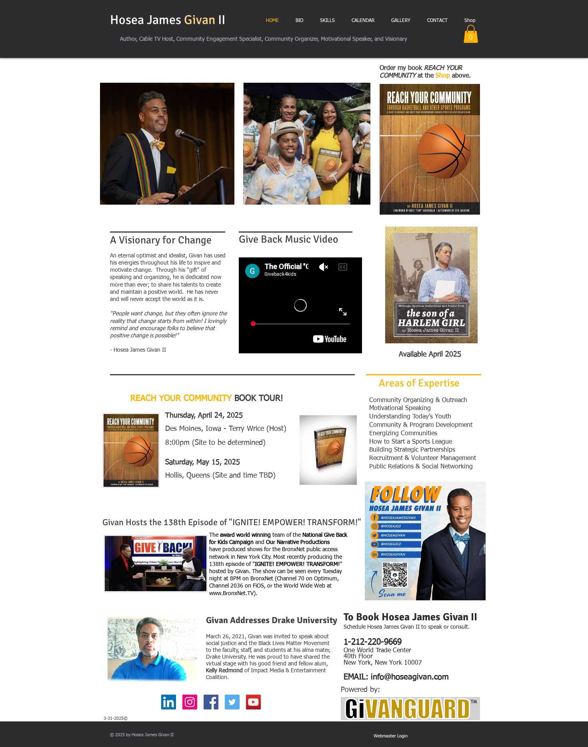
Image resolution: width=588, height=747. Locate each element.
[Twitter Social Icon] (232, 702)
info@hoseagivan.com (410, 677)
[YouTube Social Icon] (253, 702)
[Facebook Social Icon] (211, 702)
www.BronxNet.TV (231, 593)
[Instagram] (189, 702)
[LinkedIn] (168, 702)
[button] (470, 34)
